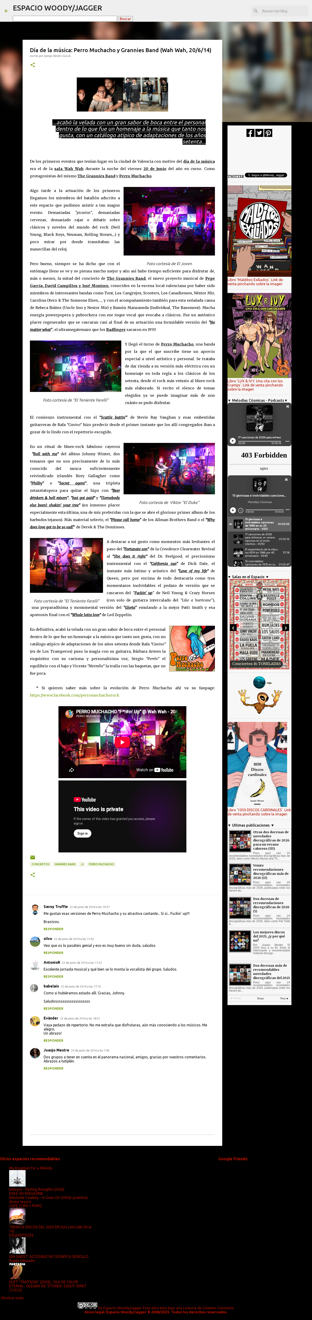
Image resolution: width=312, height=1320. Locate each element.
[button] (32, 65)
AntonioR (52, 962)
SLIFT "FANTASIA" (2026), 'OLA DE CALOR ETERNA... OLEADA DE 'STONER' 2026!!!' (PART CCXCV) (48, 1286)
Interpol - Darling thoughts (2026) (36, 1189)
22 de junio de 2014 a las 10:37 (90, 906)
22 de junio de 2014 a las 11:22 (82, 962)
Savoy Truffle (56, 907)
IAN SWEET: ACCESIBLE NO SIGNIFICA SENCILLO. (49, 1256)
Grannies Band (65, 864)
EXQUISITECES (21, 1235)
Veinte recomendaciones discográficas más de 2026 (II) (271, 871)
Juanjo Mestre (56, 1050)
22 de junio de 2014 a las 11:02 (74, 938)
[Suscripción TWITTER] (259, 136)
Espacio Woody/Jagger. (122, 1308)
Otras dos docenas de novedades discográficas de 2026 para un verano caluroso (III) (271, 840)
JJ (82, 864)
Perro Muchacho (101, 864)
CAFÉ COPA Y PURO (25, 1206)
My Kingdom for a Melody (30, 1168)
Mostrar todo (12, 1298)
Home (260, 998)
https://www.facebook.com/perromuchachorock (74, 695)
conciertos (40, 864)
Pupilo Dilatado (22, 1261)
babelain (51, 986)
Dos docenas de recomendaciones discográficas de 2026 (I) (271, 905)
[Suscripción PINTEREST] (268, 136)
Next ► (284, 998)
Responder (53, 929)
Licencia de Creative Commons (208, 1308)
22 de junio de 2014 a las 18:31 (80, 1018)
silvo (48, 939)
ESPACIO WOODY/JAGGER (57, 8)
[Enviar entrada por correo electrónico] (32, 859)
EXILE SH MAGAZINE (26, 1193)
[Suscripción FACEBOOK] (250, 136)
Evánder (51, 1018)
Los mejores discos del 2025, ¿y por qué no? (269, 936)
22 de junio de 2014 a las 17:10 (81, 986)
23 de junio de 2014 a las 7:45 (90, 1050)
